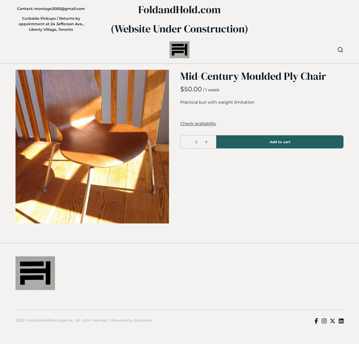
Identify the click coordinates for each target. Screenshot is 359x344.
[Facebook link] (316, 321)
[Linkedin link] (341, 321)
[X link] (332, 321)
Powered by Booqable (131, 320)
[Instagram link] (324, 321)
